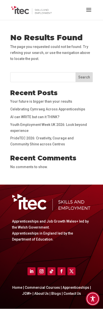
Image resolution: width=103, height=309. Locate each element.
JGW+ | (28, 294)
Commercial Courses (42, 288)
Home (17, 288)
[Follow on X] (72, 271)
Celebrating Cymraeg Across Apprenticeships (47, 109)
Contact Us (72, 294)
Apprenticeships (75, 288)
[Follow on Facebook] (62, 271)
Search (84, 77)
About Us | (42, 294)
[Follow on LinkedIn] (32, 271)
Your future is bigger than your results (41, 101)
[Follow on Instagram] (42, 271)
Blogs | (57, 294)
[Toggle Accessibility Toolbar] (92, 298)
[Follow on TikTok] (52, 271)
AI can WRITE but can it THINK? (35, 117)
